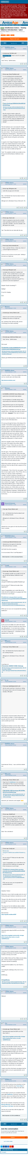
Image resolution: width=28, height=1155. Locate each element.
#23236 (24, 504)
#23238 (24, 566)
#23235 (24, 389)
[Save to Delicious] (8, 1147)
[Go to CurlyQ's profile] (3, 565)
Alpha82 (7, 620)
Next (23, 1123)
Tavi (6, 1023)
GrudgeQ (3, 1152)
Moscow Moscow (5, 1104)
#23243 (24, 775)
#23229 (24, 213)
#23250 (24, 1080)
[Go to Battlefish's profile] (3, 306)
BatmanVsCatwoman (10, 503)
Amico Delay (19, 1086)
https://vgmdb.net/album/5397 (8, 914)
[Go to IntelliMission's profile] (4, 1079)
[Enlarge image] (14, 852)
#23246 (24, 927)
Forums (16, 25)
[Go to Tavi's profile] (2, 1023)
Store (20, 25)
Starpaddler (8, 773)
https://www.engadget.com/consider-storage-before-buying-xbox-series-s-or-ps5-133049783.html (12, 937)
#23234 (24, 371)
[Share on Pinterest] (13, 1147)
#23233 (24, 332)
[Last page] (26, 43)
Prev (5, 1123)
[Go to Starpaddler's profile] (4, 773)
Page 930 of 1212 (14, 43)
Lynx (10, 25)
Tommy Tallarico (5, 31)
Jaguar (12, 25)
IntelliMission (8, 1079)
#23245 (24, 844)
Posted (10, 48)
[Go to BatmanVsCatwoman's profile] (2, 503)
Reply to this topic (14, 39)
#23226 (24, 48)
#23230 (24, 241)
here (9, 16)
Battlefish (7, 306)
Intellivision (13, 782)
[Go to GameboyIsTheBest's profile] (5, 535)
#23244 (24, 809)
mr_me (6, 680)
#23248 (24, 992)
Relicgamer (7, 640)
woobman (7, 388)
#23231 (24, 265)
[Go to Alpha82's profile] (2, 620)
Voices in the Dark (8, 1106)
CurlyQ (7, 565)
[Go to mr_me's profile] (3, 680)
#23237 (24, 537)
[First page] (2, 43)
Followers (13, 1137)
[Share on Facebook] (4, 1147)
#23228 (24, 184)
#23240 (24, 642)
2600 (1, 25)
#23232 (24, 308)
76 (26, 1137)
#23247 (24, 947)
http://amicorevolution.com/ (8, 380)
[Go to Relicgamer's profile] (4, 640)
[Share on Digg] (6, 1147)
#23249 (24, 1024)
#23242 (24, 745)
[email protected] (12, 245)
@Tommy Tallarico (7, 55)
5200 (4, 25)
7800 (7, 25)
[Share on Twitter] (2, 1147)
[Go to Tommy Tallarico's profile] (5, 68)
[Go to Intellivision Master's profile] (5, 47)
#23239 (24, 621)
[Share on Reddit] (10, 1147)
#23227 (24, 69)
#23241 (24, 681)
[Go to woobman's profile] (3, 388)
